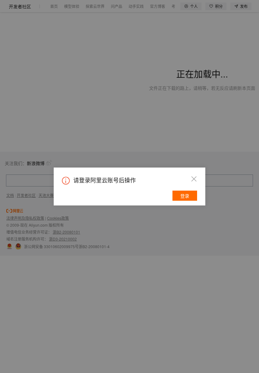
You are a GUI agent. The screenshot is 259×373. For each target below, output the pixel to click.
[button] (194, 179)
